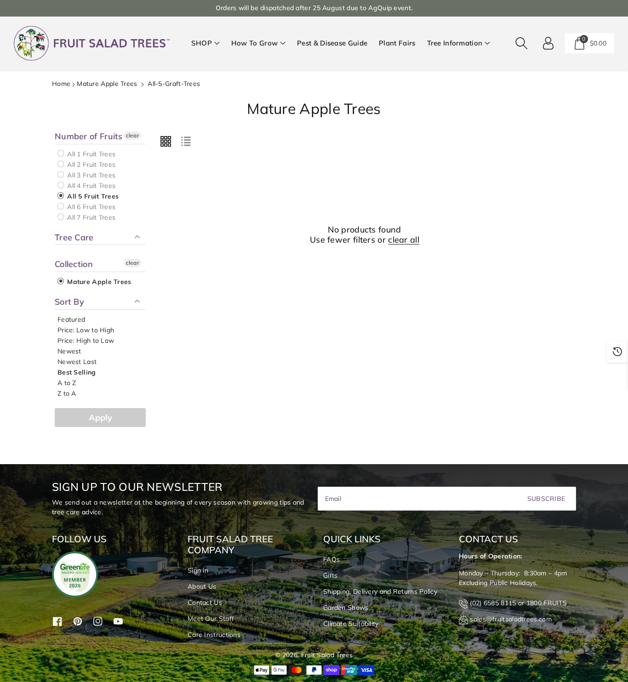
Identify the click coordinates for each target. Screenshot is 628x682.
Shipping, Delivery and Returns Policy (380, 591)
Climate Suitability (351, 623)
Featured (71, 319)
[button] (205, 43)
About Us (202, 586)
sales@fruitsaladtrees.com (511, 619)
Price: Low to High (85, 330)
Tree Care (74, 237)
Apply (100, 417)
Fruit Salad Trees (327, 655)
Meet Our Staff (211, 618)
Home (61, 84)
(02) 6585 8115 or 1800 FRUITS (518, 603)
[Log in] (548, 43)
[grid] (165, 141)
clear (132, 135)
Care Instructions (214, 635)
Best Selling (76, 372)
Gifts (330, 575)
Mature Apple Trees (107, 84)
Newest (69, 351)
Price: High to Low (85, 340)
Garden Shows (346, 607)
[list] (186, 141)
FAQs (331, 559)
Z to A (66, 393)
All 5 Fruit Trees (92, 196)
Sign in (198, 570)
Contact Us (205, 602)
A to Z (66, 383)
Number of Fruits (89, 136)
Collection (74, 264)
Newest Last (77, 362)
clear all (403, 240)
